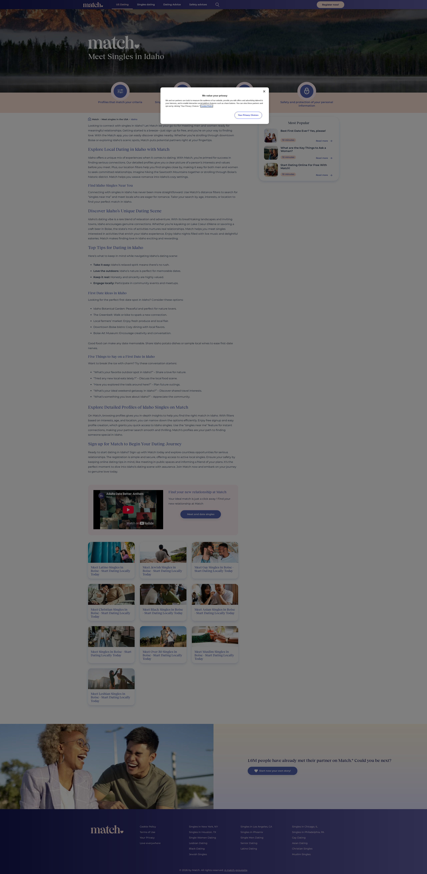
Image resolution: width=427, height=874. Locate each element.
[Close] (264, 91)
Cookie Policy (207, 106)
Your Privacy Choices (248, 115)
